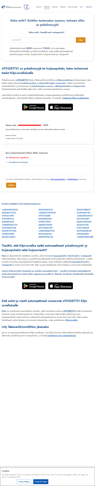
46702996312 (45, 233)
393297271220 (9, 230)
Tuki (81, 7)
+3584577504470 (47, 212)
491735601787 (45, 227)
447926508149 (84, 230)
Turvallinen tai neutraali (18, 162)
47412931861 (83, 218)
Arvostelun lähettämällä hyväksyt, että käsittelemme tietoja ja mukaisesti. (46, 179)
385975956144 (45, 236)
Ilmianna (55, 7)
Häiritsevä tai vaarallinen (18, 157)
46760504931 (45, 218)
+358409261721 (9, 224)
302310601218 (45, 209)
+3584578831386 (85, 236)
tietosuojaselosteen (58, 179)
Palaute (62, 7)
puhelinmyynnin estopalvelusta (62, 335)
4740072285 (8, 233)
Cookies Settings (24, 482)
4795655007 (83, 233)
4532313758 (83, 224)
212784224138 (9, 227)
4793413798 (8, 215)
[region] (47, 476)
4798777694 (44, 221)
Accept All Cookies (41, 482)
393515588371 (84, 209)
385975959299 (84, 221)
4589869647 (8, 221)
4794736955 (83, 227)
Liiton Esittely (72, 7)
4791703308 (44, 215)
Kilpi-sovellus (72, 320)
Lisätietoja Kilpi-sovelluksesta (75, 98)
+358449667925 (46, 230)
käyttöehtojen (73, 179)
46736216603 (8, 236)
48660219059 (45, 224)
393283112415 (9, 212)
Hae (81, 40)
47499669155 (83, 212)
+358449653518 (10, 209)
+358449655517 (85, 215)
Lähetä (11, 185)
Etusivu (39, 7)
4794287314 (8, 218)
